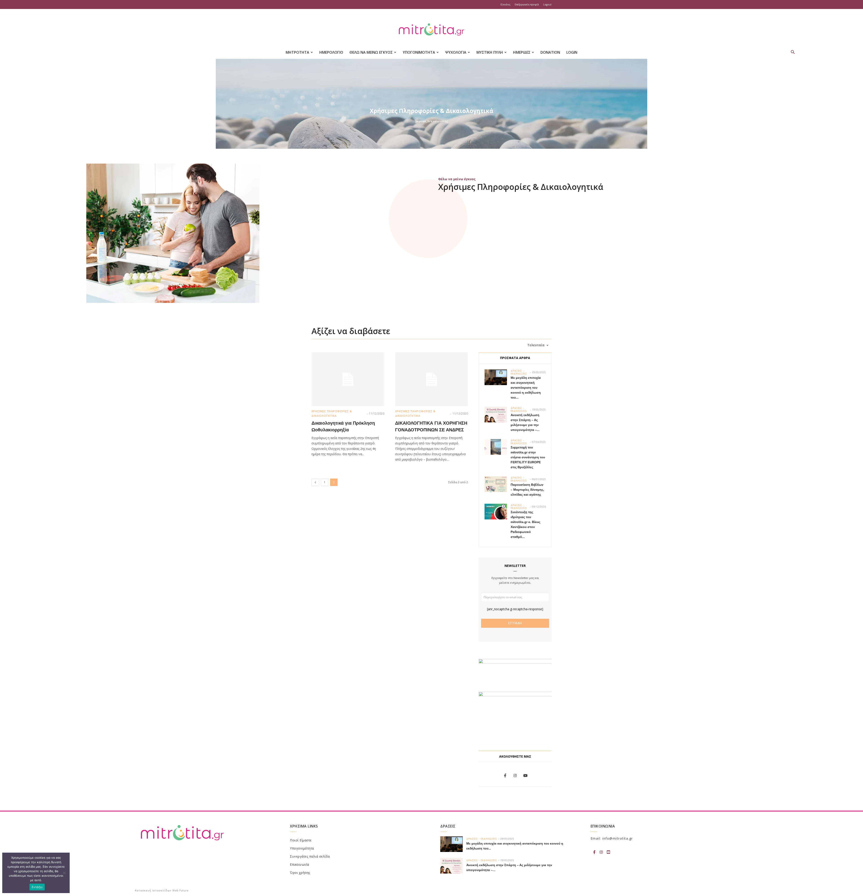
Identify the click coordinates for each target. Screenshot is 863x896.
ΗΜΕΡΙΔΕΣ (521, 52)
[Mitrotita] (431, 29)
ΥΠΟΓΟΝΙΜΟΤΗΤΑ (419, 52)
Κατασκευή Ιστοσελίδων (153, 890)
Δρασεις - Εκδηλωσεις (519, 372)
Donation (550, 52)
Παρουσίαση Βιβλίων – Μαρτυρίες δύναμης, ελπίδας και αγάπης (527, 489)
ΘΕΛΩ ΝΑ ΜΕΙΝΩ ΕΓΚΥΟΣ (371, 52)
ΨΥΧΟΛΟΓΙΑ (455, 52)
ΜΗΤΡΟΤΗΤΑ (297, 52)
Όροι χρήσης (300, 872)
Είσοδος (505, 4)
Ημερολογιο (331, 52)
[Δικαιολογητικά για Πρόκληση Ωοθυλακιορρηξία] (347, 379)
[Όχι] (64, 873)
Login (571, 52)
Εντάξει (37, 887)
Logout (547, 4)
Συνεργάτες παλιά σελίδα (310, 856)
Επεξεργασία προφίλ (527, 4)
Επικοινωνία (299, 864)
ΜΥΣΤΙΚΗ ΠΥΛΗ (489, 52)
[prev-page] (315, 482)
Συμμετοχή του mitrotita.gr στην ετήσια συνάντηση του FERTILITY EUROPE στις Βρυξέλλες (528, 457)
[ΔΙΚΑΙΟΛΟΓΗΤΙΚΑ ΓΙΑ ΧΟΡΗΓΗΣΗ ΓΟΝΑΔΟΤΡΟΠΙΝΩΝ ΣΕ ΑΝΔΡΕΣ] (431, 379)
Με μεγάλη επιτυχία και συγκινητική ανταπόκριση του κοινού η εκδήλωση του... (526, 387)
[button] (792, 53)
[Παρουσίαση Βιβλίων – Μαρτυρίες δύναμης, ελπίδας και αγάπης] (496, 484)
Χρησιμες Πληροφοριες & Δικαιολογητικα (331, 413)
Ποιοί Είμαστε (301, 840)
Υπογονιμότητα (302, 848)
